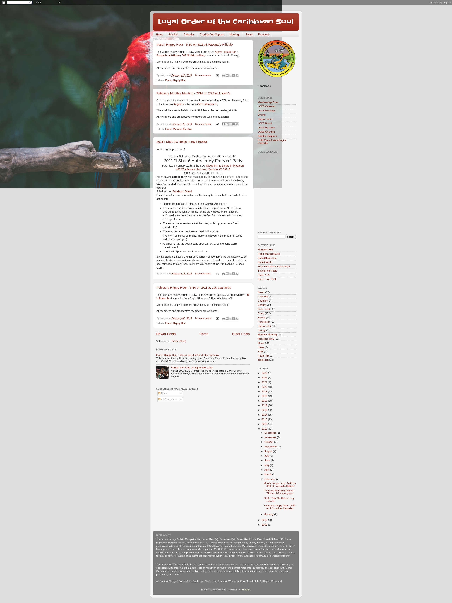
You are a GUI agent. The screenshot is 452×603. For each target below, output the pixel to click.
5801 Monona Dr (207, 104)
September (271, 446)
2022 (265, 377)
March (268, 474)
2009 (265, 524)
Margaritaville (265, 249)
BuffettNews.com (267, 258)
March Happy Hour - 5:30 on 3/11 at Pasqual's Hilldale (194, 44)
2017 (265, 401)
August (268, 451)
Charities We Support (212, 34)
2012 (265, 424)
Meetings (235, 34)
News (261, 347)
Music (261, 343)
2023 (265, 373)
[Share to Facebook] (233, 75)
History (262, 330)
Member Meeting (182, 129)
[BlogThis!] (227, 75)
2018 (265, 396)
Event (168, 80)
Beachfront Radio (267, 270)
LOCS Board (265, 123)
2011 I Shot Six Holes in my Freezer (181, 142)
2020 (265, 387)
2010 (265, 520)
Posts (163, 393)
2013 (265, 419)
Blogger (246, 589)
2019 (265, 391)
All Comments (168, 399)
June (267, 460)
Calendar (189, 34)
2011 (265, 428)
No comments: (203, 75)
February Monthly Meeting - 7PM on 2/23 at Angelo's (193, 93)
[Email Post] (217, 75)
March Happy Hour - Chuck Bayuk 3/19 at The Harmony (187, 355)
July (267, 456)
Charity (262, 305)
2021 (265, 382)
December (270, 432)
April (267, 469)
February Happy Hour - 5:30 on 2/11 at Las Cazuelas (193, 287)
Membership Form (268, 102)
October (269, 442)
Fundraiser (264, 322)
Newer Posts (166, 334)
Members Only (266, 338)
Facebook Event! (182, 191)
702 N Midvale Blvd (192, 55)
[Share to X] (230, 75)
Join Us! (173, 34)
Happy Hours (265, 119)
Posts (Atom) (179, 341)
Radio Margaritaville (269, 253)
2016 (265, 405)
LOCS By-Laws (266, 127)
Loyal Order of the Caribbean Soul (225, 21)
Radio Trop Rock (267, 279)
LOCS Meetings (266, 110)
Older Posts (241, 334)
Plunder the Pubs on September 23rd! (192, 367)
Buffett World (265, 262)
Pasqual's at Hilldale (168, 55)
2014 (265, 414)
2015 (265, 410)
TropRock (263, 359)
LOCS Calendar (266, 106)
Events (261, 115)
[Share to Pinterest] (237, 75)
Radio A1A (263, 275)
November (270, 437)
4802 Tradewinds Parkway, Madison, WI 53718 (203, 169)
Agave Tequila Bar (225, 51)
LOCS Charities (266, 131)
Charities (263, 300)
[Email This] (223, 75)
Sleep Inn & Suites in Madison (225, 165)
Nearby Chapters (267, 136)
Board (249, 34)
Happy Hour (179, 80)
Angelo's (179, 104)
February (269, 479)
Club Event (264, 309)
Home (159, 34)
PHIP (260, 351)
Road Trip (263, 355)
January (269, 514)
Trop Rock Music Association (274, 266)
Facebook (263, 34)
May (267, 465)
